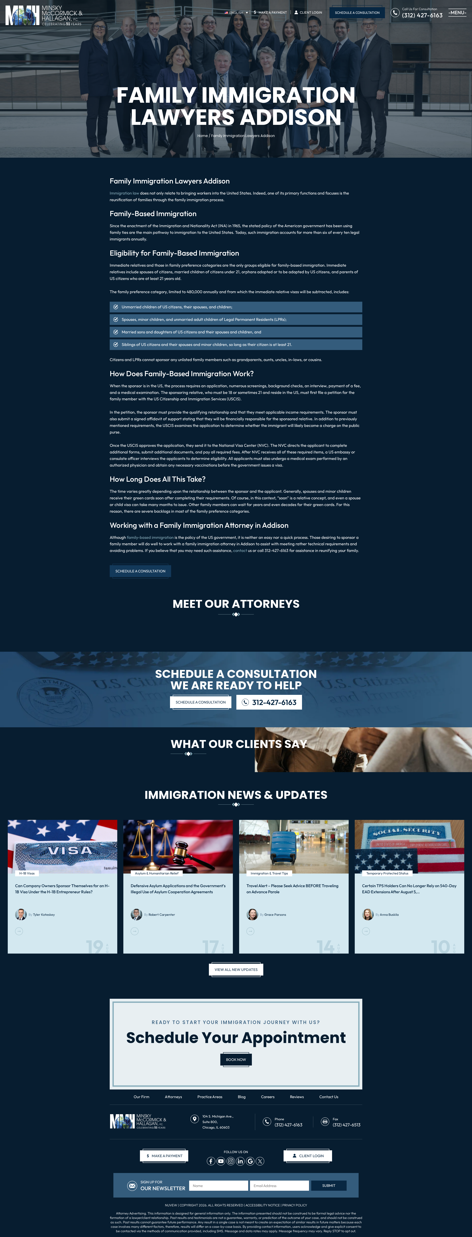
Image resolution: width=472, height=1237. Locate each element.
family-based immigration (150, 537)
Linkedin (240, 1161)
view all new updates (236, 969)
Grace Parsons (275, 914)
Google (250, 1161)
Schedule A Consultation (357, 13)
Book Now (236, 1059)
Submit (329, 1185)
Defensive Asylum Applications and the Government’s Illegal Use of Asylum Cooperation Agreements (178, 888)
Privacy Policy (294, 1205)
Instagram (230, 1161)
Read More (19, 931)
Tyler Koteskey (44, 914)
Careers (268, 1097)
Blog (242, 1097)
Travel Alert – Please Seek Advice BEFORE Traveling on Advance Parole (293, 888)
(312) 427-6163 (422, 14)
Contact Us (328, 1097)
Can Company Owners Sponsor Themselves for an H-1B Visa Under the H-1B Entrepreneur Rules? (62, 888)
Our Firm (141, 1097)
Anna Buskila (389, 914)
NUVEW (171, 1205)
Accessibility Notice (263, 1205)
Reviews (297, 1097)
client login (311, 1155)
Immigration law (124, 193)
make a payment (165, 1155)
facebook (211, 1161)
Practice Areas (209, 1097)
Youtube (220, 1161)
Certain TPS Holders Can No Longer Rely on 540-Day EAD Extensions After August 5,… (409, 888)
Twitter (260, 1161)
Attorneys (173, 1097)
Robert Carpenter (162, 914)
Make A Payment (270, 12)
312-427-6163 (274, 702)
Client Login (311, 12)
